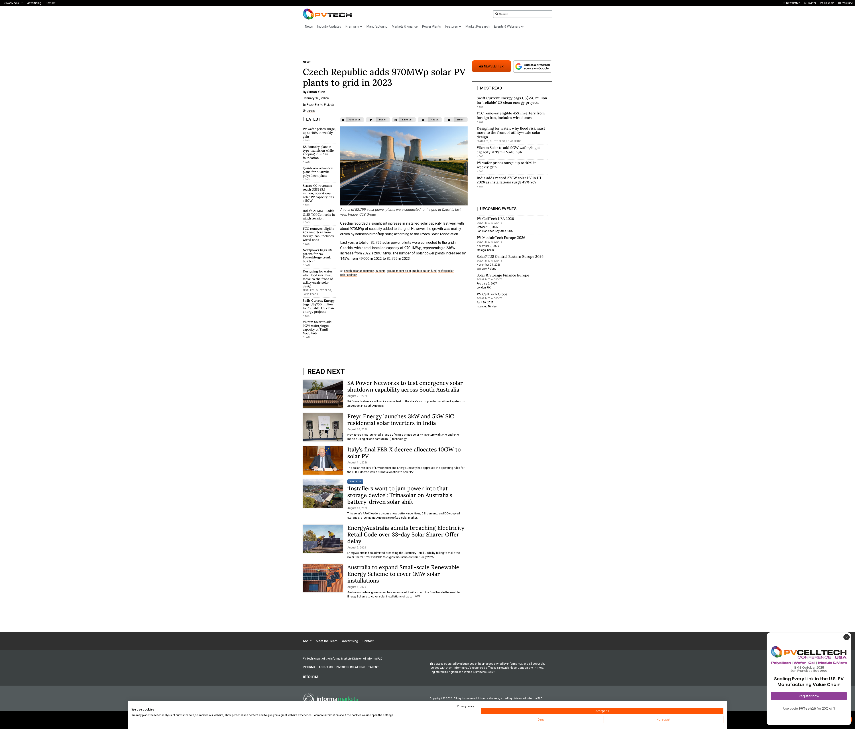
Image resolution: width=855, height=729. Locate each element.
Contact (50, 3)
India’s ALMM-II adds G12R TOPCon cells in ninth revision (319, 214)
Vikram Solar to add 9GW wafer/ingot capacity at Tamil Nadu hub (317, 327)
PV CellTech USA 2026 (495, 218)
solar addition (348, 275)
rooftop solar (446, 271)
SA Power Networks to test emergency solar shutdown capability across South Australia (405, 386)
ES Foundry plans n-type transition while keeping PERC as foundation (318, 152)
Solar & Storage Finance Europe (503, 275)
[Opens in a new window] (310, 676)
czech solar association (359, 271)
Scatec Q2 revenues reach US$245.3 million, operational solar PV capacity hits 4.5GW (318, 193)
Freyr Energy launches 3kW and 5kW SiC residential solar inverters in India (400, 419)
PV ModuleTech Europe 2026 (501, 237)
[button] (352, 119)
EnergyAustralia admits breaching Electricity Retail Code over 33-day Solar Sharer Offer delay (405, 534)
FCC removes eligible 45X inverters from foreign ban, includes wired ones (318, 234)
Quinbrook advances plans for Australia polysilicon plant (318, 172)
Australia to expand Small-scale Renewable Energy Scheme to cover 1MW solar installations (403, 574)
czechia (380, 271)
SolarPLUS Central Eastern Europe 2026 (510, 256)
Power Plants (315, 104)
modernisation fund (424, 271)
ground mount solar (399, 271)
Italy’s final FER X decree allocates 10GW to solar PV (404, 453)
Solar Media (11, 3)
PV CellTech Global (493, 294)
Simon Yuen (316, 92)
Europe (311, 111)
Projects (329, 104)
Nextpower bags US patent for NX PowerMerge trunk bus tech (317, 255)
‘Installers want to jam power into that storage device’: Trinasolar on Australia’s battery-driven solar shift (399, 495)
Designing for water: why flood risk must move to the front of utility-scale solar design (318, 278)
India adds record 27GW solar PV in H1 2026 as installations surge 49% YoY (509, 180)
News (307, 62)
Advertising (34, 3)
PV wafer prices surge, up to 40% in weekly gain (319, 132)
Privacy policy (465, 706)
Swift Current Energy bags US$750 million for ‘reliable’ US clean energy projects (319, 306)
